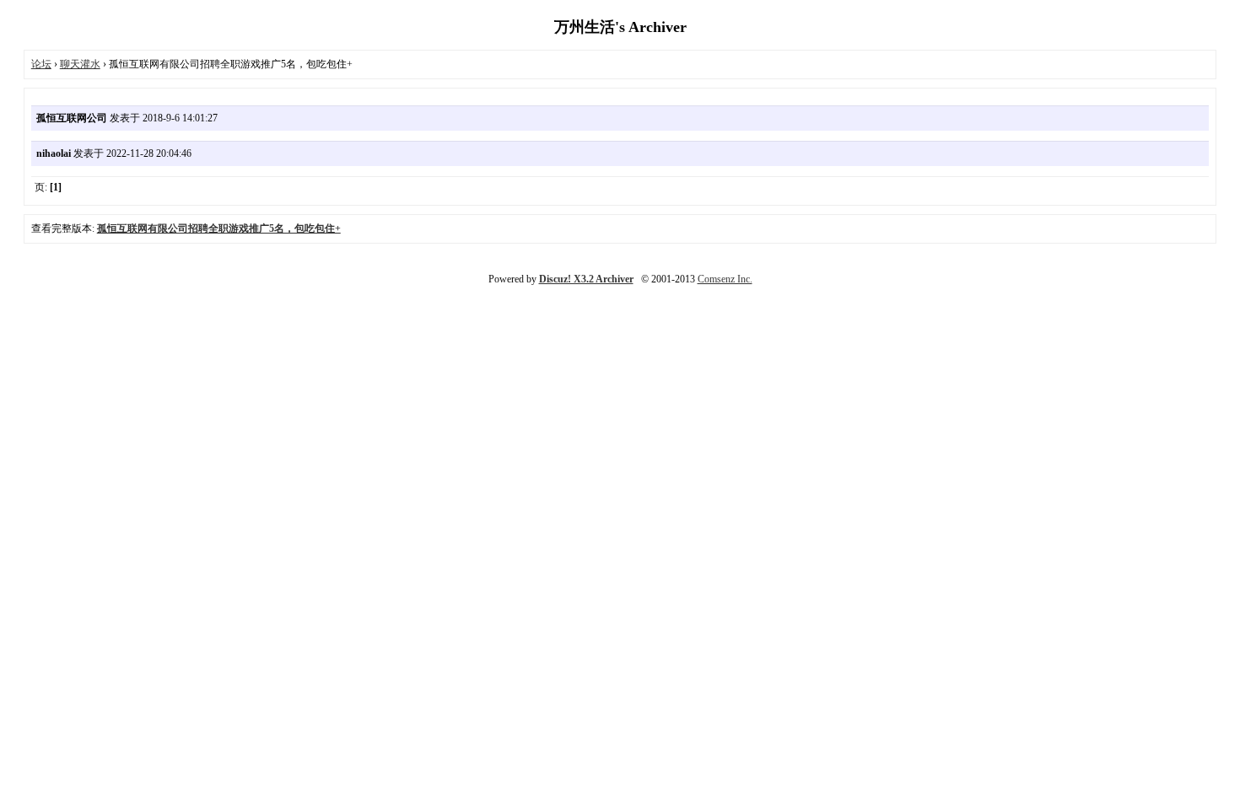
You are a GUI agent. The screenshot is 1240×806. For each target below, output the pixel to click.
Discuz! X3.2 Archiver (586, 279)
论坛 (41, 64)
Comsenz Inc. (725, 279)
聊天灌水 (80, 64)
